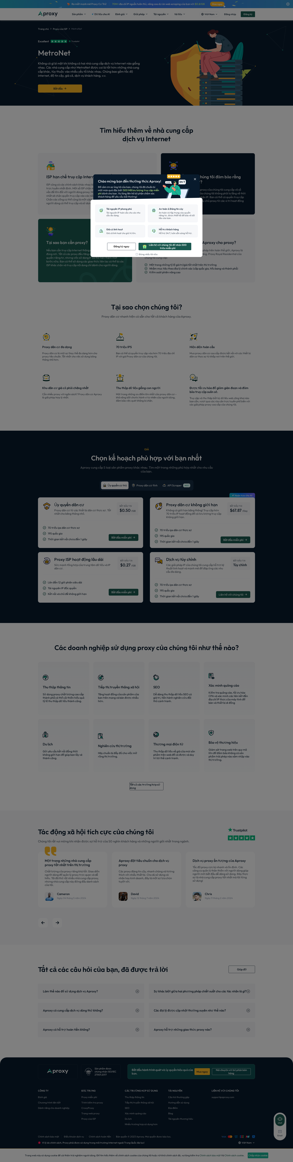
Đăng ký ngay (121, 246)
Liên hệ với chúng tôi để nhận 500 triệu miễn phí (168, 246)
